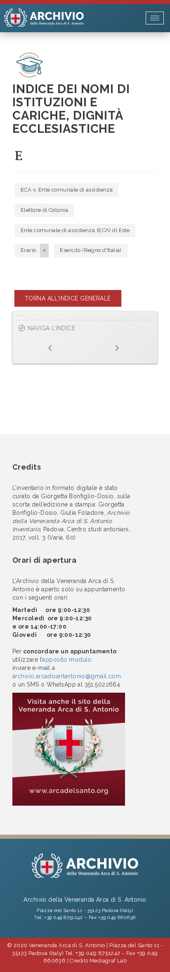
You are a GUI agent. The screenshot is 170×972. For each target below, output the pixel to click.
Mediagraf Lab (108, 961)
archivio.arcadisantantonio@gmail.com (66, 676)
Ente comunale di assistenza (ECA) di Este (75, 230)
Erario (28, 250)
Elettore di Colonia (44, 210)
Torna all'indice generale (68, 298)
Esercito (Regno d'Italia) (91, 250)
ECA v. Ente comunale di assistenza (67, 190)
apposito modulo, (67, 659)
